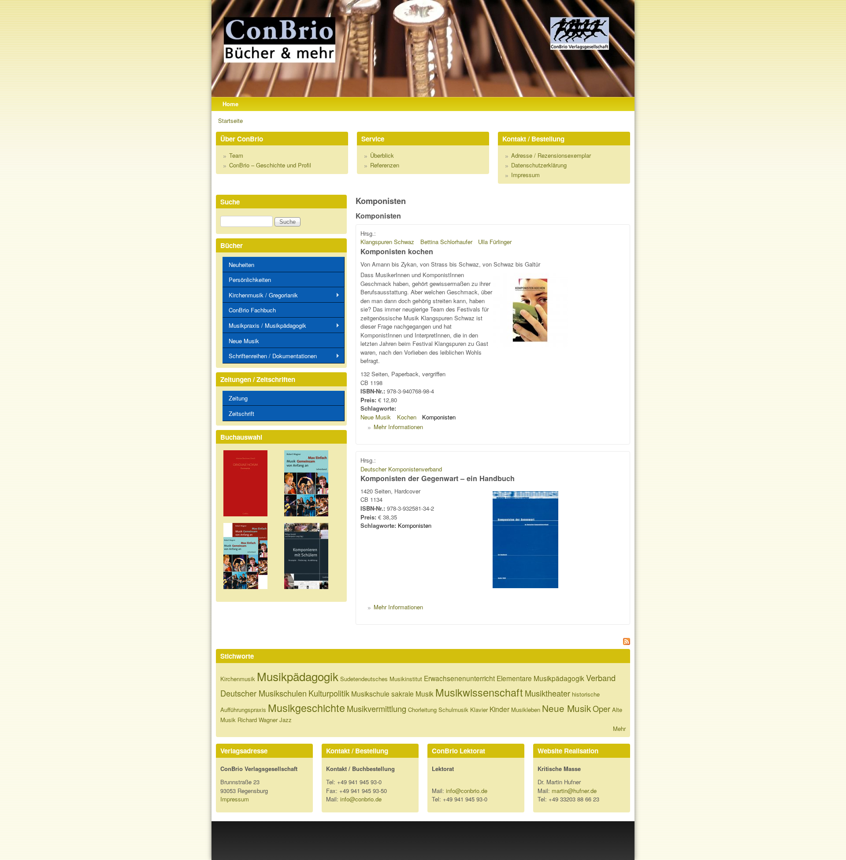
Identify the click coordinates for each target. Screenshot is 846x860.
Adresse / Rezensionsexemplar (551, 155)
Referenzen (384, 165)
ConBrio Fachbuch (252, 310)
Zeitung (238, 398)
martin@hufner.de (574, 790)
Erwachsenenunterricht (459, 678)
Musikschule (370, 693)
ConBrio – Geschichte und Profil (270, 165)
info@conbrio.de (361, 799)
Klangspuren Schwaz (387, 241)
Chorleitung (422, 709)
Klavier (479, 709)
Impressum (525, 175)
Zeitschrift (241, 413)
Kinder (499, 709)
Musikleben (525, 709)
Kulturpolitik (328, 693)
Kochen (406, 417)
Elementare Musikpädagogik (540, 678)
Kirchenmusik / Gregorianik (260, 295)
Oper (601, 708)
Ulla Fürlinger (495, 241)
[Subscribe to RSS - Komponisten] (493, 642)
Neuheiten (241, 264)
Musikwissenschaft (479, 692)
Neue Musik (375, 417)
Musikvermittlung (376, 708)
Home (230, 104)
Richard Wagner (257, 719)
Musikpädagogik (297, 676)
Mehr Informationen (398, 427)
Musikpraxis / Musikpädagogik (264, 325)
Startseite (230, 120)
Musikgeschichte (306, 707)
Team (236, 155)
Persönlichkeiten (250, 279)
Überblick (382, 155)
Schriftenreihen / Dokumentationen (270, 356)
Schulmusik (453, 709)
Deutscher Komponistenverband (401, 469)
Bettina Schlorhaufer (446, 241)
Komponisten (439, 417)
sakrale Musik (412, 693)
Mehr (619, 728)
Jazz (285, 719)
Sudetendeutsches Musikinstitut (381, 679)
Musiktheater (547, 693)
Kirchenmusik (237, 679)
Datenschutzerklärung (539, 165)
